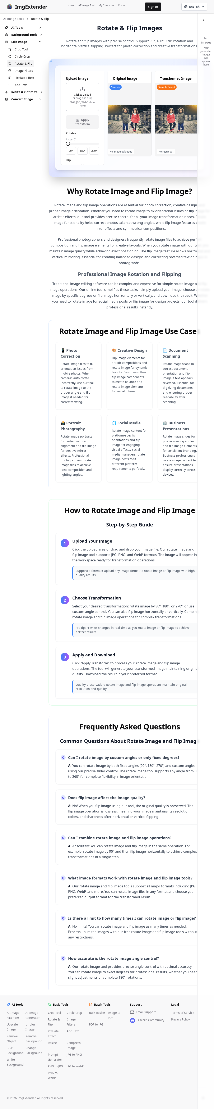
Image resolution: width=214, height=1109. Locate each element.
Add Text (21, 85)
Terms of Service (182, 1013)
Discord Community (150, 1020)
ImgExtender (31, 6)
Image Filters (24, 71)
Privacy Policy (180, 1019)
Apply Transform (82, 122)
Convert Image (22, 99)
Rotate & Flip (23, 63)
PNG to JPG (55, 1066)
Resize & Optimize (24, 92)
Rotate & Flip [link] (40, 19)
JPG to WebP (75, 1066)
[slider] (68, 144)
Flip (68, 160)
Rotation (72, 133)
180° (82, 151)
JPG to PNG (74, 1054)
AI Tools (17, 28)
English (194, 7)
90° (71, 151)
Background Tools (24, 35)
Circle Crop (22, 56)
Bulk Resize (97, 1013)
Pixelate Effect (24, 78)
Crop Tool (21, 49)
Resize (52, 1043)
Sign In (153, 7)
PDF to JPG (96, 1024)
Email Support (146, 1012)
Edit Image (19, 42)
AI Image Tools (13, 19)
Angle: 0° (71, 139)
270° (94, 151)
